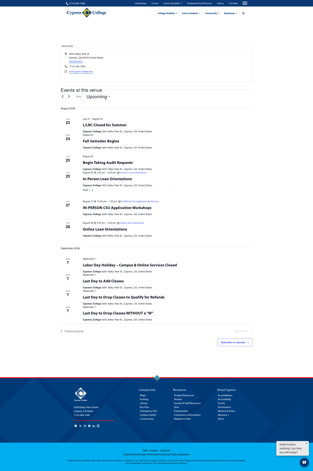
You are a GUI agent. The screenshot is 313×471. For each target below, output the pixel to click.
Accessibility (224, 399)
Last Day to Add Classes (103, 280)
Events (221, 403)
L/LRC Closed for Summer (105, 124)
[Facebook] (76, 426)
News (221, 418)
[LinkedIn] (94, 426)
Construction (147, 418)
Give (176, 407)
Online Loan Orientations (105, 229)
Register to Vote (182, 418)
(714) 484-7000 (77, 3)
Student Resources (184, 395)
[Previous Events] (63, 96)
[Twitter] (80, 426)
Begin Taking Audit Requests (108, 162)
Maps (143, 395)
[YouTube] (98, 426)
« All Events (67, 46)
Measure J (223, 414)
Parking (144, 399)
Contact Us (165, 450)
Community (211, 13)
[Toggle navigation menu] (244, 3)
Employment (181, 411)
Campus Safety (148, 414)
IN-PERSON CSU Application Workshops (117, 207)
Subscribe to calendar (233, 342)
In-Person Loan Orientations (107, 178)
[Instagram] (85, 426)
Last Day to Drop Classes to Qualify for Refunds (123, 297)
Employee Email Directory (199, 3)
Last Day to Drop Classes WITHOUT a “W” (118, 313)
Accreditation (225, 395)
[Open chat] (304, 462)
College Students (166, 13)
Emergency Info (148, 411)
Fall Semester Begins (101, 140)
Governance (224, 407)
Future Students (190, 13)
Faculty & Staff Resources (187, 403)
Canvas (154, 3)
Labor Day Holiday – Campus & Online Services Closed (130, 264)
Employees (229, 13)
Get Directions (76, 61)
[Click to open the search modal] (243, 13)
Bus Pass (144, 407)
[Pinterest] (89, 426)
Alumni (178, 399)
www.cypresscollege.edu (81, 71)
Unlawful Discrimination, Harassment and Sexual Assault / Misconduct (156, 454)
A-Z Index (233, 3)
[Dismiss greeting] (306, 443)
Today (78, 96)
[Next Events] (69, 96)
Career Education (171, 3)
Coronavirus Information (187, 414)
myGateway (141, 3)
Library (220, 3)
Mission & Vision (226, 411)
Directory (153, 450)
